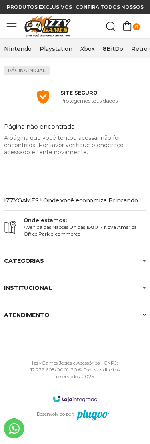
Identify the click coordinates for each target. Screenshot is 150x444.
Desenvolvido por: (55, 414)
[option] (18, 49)
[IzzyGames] (52, 27)
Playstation (56, 48)
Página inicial (27, 70)
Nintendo (18, 48)
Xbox (87, 48)
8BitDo (113, 48)
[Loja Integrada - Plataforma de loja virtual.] (75, 399)
